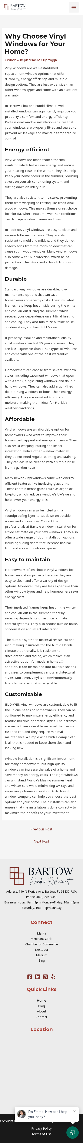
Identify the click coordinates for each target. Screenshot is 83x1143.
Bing (42, 960)
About (41, 1011)
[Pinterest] (45, 976)
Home (41, 1000)
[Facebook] (29, 976)
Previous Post (41, 829)
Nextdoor (41, 950)
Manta (41, 933)
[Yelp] (53, 976)
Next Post (41, 841)
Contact (41, 1017)
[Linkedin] (37, 976)
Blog (41, 1006)
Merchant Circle (41, 939)
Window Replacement (23, 60)
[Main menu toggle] (74, 7)
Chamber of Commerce (41, 944)
